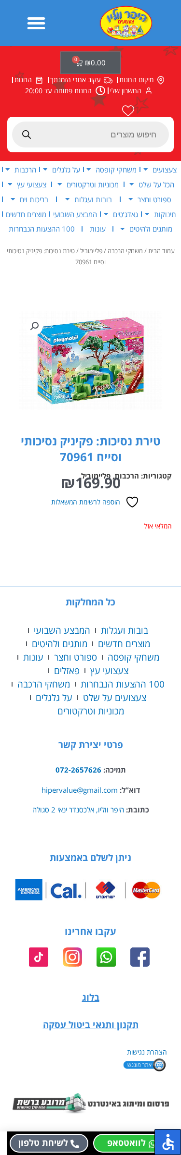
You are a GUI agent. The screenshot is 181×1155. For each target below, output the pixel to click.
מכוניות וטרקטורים (93, 184)
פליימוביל (91, 251)
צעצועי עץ (31, 184)
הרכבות (25, 169)
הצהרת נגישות (147, 1052)
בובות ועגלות (93, 199)
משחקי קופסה (116, 169)
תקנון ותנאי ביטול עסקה (91, 1025)
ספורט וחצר (154, 199)
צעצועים (165, 169)
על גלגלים (66, 169)
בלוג (90, 997)
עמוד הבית (161, 251)
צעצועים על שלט (114, 697)
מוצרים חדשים (26, 214)
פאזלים (67, 670)
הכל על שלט (156, 184)
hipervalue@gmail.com (80, 790)
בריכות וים (34, 199)
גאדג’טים (125, 214)
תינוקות (165, 214)
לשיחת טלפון (43, 1142)
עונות (98, 228)
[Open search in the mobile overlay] (90, 134)
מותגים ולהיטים (150, 228)
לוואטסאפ (126, 1142)
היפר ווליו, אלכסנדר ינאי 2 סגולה (78, 809)
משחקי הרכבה (125, 251)
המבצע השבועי (75, 214)
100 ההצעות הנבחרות (42, 228)
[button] (36, 23)
